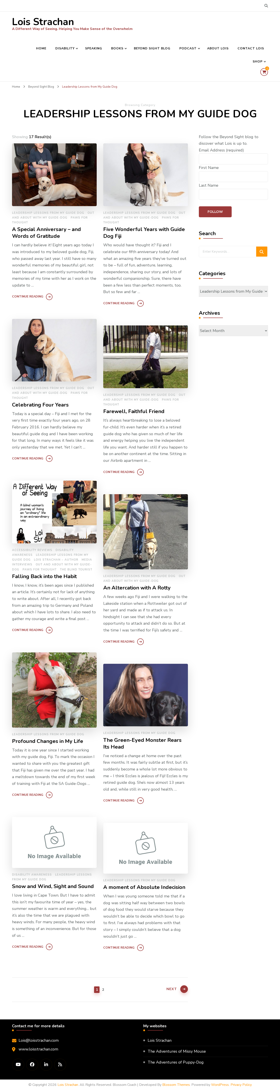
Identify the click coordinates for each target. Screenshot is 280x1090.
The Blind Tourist (76, 570)
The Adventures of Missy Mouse (177, 1051)
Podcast (188, 48)
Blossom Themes (176, 1084)
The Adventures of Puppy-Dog (176, 1062)
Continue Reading (27, 296)
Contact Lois (251, 48)
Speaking (93, 48)
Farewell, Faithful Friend (133, 411)
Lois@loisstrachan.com (39, 1040)
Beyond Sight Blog (152, 48)
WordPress (220, 1084)
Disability (65, 48)
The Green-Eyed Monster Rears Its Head (142, 743)
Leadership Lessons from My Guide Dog (48, 213)
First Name (209, 167)
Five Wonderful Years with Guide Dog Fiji (144, 233)
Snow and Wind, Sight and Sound (53, 886)
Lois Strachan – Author (56, 560)
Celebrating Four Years (40, 405)
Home (41, 48)
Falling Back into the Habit (44, 576)
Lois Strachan (43, 22)
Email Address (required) (221, 150)
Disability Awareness (32, 875)
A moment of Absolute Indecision (144, 887)
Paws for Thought (40, 570)
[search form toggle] (266, 6)
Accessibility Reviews (32, 550)
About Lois (218, 48)
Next (171, 989)
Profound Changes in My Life (47, 741)
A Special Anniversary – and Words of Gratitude (46, 233)
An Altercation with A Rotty (137, 587)
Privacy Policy (241, 1084)
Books (117, 48)
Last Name (208, 185)
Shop (257, 61)
